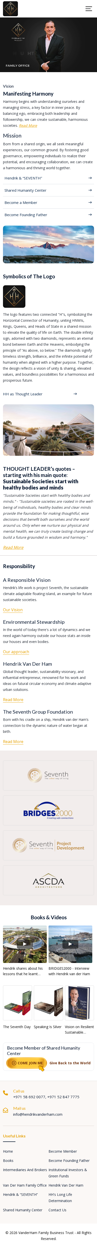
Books (8, 1160)
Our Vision (13, 610)
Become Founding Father (69, 1160)
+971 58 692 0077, (30, 1096)
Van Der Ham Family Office (25, 1185)
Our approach (16, 651)
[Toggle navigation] (88, 9)
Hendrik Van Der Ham (65, 1185)
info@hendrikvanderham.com (37, 1114)
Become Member (62, 1151)
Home (8, 1151)
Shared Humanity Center (22, 1210)
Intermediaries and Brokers (25, 1169)
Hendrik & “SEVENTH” (20, 1194)
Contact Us (57, 1210)
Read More (28, 125)
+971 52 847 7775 (63, 1096)
